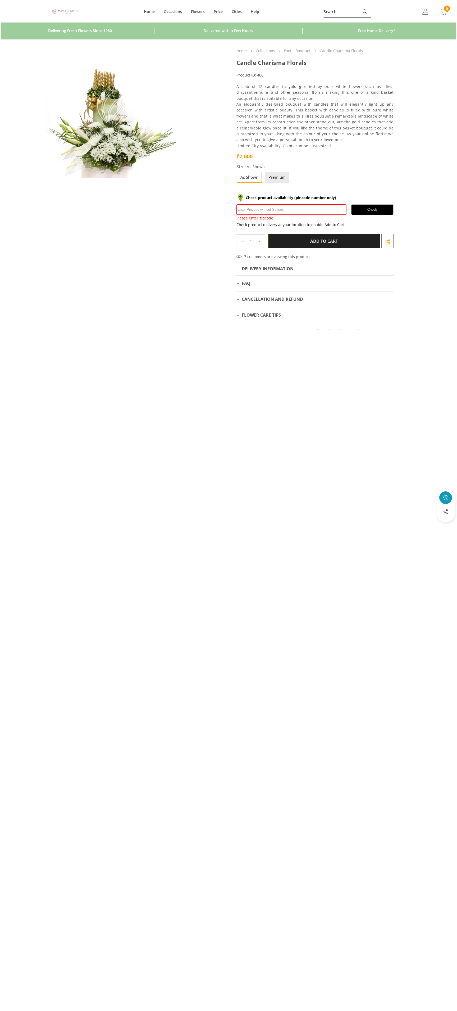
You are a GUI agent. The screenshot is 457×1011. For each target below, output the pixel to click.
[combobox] (347, 11)
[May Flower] (65, 12)
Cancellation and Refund (272, 299)
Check (372, 210)
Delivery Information (268, 269)
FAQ (246, 283)
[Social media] (445, 511)
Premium (277, 177)
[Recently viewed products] (445, 497)
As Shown (249, 177)
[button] (446, 526)
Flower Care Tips (261, 315)
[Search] (365, 11)
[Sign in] (425, 11)
